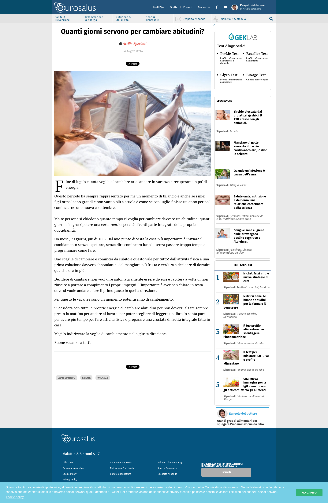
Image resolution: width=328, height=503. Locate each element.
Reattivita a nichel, (248, 287)
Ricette (173, 7)
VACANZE (102, 377)
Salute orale (243, 219)
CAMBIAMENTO (66, 377)
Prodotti (187, 7)
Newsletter (204, 7)
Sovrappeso (230, 316)
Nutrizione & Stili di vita (123, 19)
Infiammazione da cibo (230, 252)
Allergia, (235, 185)
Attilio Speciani (134, 43)
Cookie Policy (69, 474)
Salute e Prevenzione (121, 462)
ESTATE (86, 377)
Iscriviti (226, 472)
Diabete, (247, 250)
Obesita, (252, 314)
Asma (243, 185)
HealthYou (158, 7)
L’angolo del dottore (120, 474)
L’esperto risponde (167, 474)
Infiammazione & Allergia (94, 19)
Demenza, (236, 216)
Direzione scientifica (73, 468)
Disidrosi (265, 287)
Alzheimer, (236, 250)
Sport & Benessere (152, 19)
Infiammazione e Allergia (171, 462)
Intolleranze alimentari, (250, 396)
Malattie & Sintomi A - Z (81, 454)
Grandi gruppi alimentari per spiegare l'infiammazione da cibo (240, 422)
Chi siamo (68, 462)
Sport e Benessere (167, 468)
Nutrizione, (229, 219)
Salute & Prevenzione (62, 19)
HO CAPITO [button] (309, 492)
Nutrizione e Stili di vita (122, 468)
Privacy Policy (70, 479)
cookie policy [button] (15, 497)
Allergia (228, 399)
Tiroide (234, 131)
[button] (218, 7)
